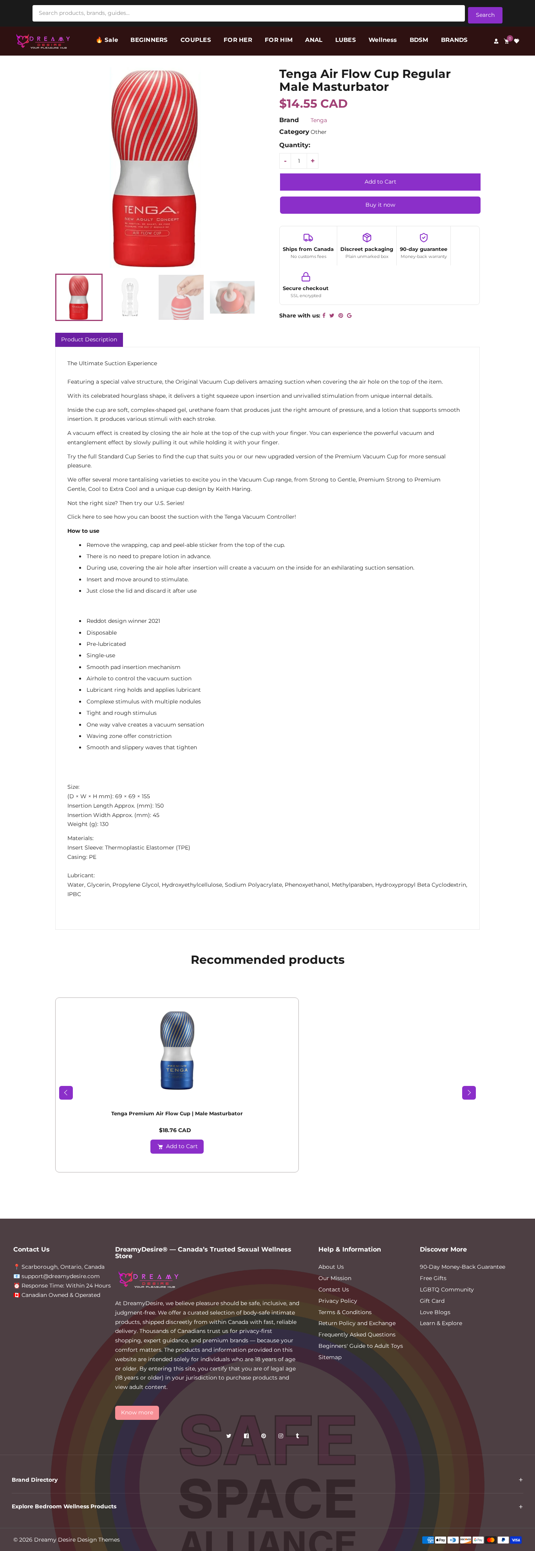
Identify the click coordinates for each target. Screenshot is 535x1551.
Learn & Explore (441, 1323)
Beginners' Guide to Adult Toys (360, 1345)
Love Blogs (435, 1312)
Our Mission (334, 1278)
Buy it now (380, 204)
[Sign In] (496, 41)
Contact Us (333, 1289)
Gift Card (432, 1300)
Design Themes (98, 1539)
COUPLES (196, 39)
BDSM (419, 39)
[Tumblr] (298, 1437)
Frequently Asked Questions (357, 1334)
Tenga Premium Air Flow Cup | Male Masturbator (177, 1113)
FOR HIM (279, 39)
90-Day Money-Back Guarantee (462, 1266)
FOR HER (238, 39)
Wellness (383, 39)
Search (485, 14)
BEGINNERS (149, 39)
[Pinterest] (264, 1437)
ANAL (313, 39)
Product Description (89, 339)
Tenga (319, 120)
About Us (331, 1266)
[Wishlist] (516, 41)
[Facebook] (247, 1437)
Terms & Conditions (345, 1312)
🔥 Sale (107, 39)
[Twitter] (229, 1437)
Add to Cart (182, 1146)
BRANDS (454, 39)
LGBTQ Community (447, 1289)
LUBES (345, 39)
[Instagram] (281, 1437)
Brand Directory (35, 1479)
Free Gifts (433, 1278)
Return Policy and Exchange (357, 1323)
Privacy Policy (337, 1300)
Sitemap (330, 1357)
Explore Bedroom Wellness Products (64, 1506)
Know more (137, 1412)
